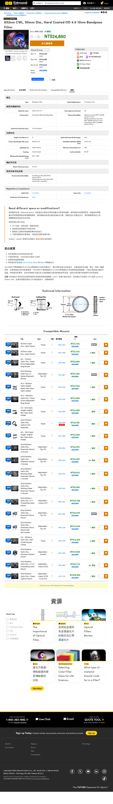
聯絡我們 (106, 8)
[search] (57, 3)
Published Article (16, 627)
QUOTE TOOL (93, 719)
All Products (7, 13)
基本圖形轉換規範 (94, 57)
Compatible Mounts (58, 90)
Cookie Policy (18, 777)
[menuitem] (9, 8)
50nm (42, 262)
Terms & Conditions (30, 777)
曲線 (81, 57)
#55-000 (61, 553)
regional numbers (20, 722)
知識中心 (24, 8)
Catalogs (86, 744)
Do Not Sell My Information (40, 779)
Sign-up (91, 733)
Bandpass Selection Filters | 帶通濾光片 (56, 13)
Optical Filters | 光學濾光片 (34, 13)
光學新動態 (14, 638)
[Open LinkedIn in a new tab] (96, 772)
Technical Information (38, 90)
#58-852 (61, 448)
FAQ (11, 631)
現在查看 (42, 635)
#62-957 (61, 502)
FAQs (32, 751)
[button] (97, 8)
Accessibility (42, 777)
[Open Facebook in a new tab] (72, 772)
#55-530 (61, 387)
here (71, 585)
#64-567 (61, 345)
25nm (35, 262)
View (33, 197)
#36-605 (61, 362)
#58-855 (61, 460)
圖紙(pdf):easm (85, 60)
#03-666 (61, 436)
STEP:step (83, 53)
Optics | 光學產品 (19, 13)
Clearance (61, 424)
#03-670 (61, 399)
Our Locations (9, 747)
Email (70, 719)
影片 (11, 623)
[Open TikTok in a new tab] (104, 779)
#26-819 (61, 488)
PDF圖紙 (95, 53)
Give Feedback (35, 754)
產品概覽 (22, 90)
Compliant (35, 193)
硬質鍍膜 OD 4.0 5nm (23, 262)
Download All (85, 68)
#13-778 (62, 576)
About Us (8, 744)
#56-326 (61, 527)
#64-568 (61, 352)
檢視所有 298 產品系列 (93, 12)
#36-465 (61, 422)
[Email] (101, 12)
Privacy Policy (8, 777)
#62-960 (61, 565)
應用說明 (13, 619)
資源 (72, 90)
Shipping (34, 744)
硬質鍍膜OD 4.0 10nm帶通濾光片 (16, 15)
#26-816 (61, 474)
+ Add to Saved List (37, 79)
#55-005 (61, 514)
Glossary (13, 634)
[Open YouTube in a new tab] (88, 772)
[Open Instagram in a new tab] (104, 772)
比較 (53, 80)
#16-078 (61, 541)
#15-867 (61, 375)
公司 (32, 8)
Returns (33, 747)
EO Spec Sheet (84, 64)
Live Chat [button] (44, 719)
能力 (15, 8)
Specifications (9, 90)
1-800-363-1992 (96, 8)
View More (37, 688)
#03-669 (61, 411)
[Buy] (106, 345)
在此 (39, 239)
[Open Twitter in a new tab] (80, 772)
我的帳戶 (90, 3)
